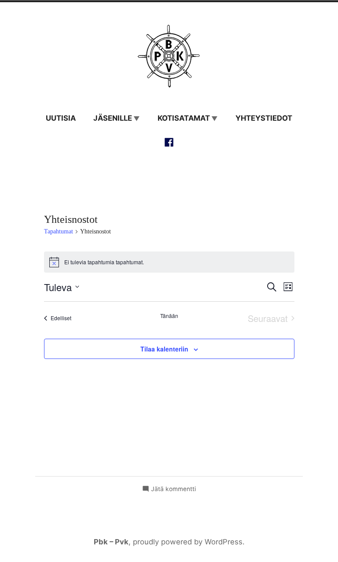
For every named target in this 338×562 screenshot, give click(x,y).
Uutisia (61, 118)
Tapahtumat (58, 231)
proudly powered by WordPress (187, 541)
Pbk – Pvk (111, 541)
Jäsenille (112, 118)
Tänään (169, 315)
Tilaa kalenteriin (164, 348)
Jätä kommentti (173, 489)
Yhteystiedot (263, 118)
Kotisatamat (184, 118)
